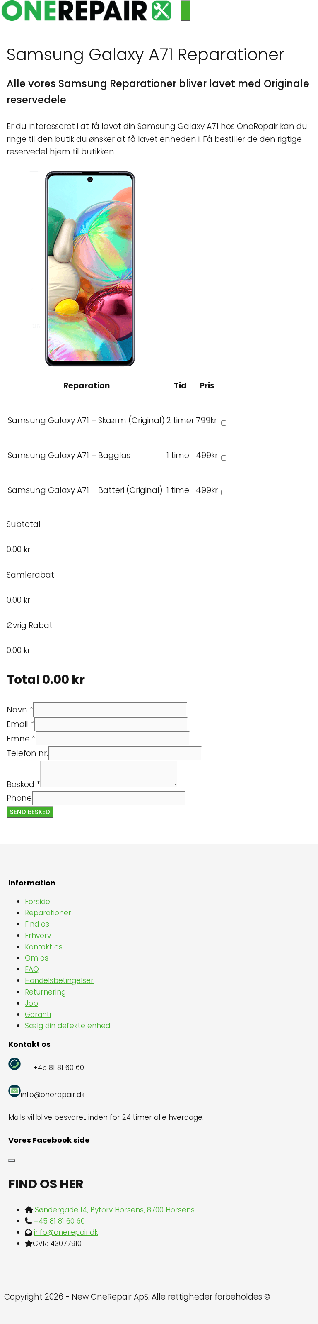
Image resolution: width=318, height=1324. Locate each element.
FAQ (32, 969)
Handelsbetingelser (59, 980)
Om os (36, 958)
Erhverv (38, 936)
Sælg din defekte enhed (67, 1026)
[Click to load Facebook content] (11, 1160)
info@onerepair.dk (66, 1232)
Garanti (38, 1014)
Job (31, 1003)
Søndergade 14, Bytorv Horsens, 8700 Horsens (115, 1210)
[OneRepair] (86, 18)
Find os (37, 924)
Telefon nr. (27, 753)
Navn (20, 709)
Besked (23, 784)
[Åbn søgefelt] (176, 10)
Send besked (30, 811)
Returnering (45, 992)
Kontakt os (44, 947)
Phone (19, 798)
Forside (37, 902)
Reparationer (48, 913)
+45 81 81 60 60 (59, 1221)
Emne (21, 738)
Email (20, 724)
